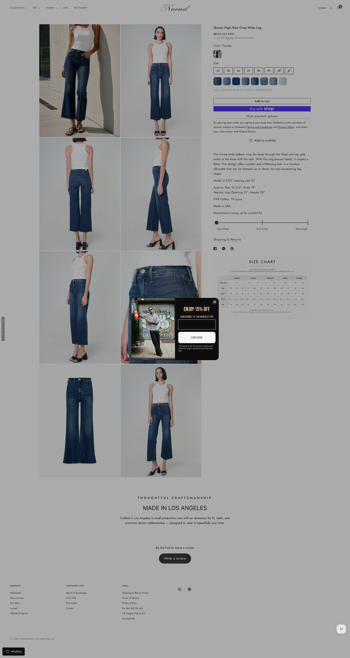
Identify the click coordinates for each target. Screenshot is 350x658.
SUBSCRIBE (197, 337)
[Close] (214, 301)
